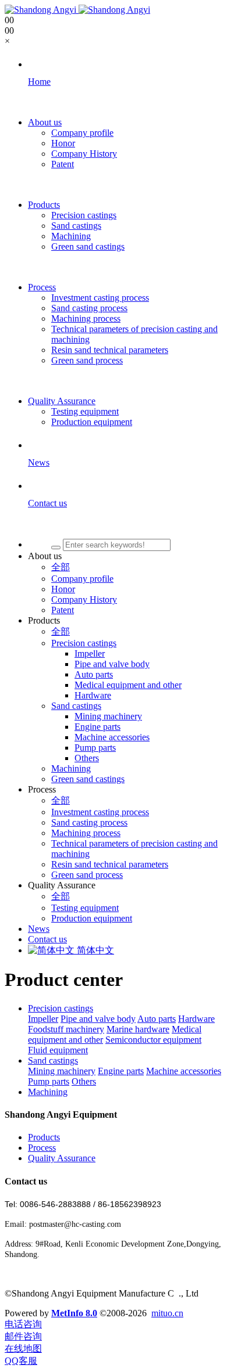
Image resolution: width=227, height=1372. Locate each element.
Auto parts (156, 1019)
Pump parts (48, 1081)
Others (84, 1081)
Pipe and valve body (98, 1019)
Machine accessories (183, 1071)
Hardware (196, 1019)
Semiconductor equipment (153, 1040)
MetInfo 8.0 (74, 1313)
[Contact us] (125, 524)
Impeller (43, 1019)
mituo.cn (167, 1313)
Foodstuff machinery (66, 1029)
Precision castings (60, 1008)
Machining (48, 1092)
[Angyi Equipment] (77, 10)
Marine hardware (138, 1029)
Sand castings (53, 1060)
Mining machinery (61, 1071)
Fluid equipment (58, 1050)
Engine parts (121, 1071)
